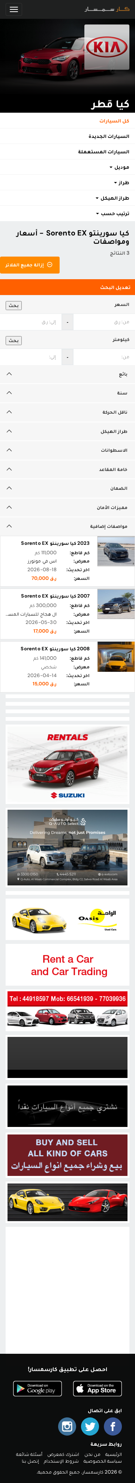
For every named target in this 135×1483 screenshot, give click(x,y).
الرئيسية (113, 1454)
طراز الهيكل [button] (114, 197)
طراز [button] (123, 182)
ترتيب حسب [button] (114, 213)
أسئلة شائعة (29, 1454)
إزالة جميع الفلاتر (25, 264)
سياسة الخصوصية (103, 1461)
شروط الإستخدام (61, 1461)
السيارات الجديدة (108, 136)
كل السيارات (114, 120)
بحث (14, 305)
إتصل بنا (30, 1461)
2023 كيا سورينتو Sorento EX (55, 543)
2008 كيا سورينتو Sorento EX (55, 648)
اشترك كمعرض (63, 1454)
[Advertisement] (67, 1296)
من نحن (92, 1454)
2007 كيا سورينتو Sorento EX (55, 596)
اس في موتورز (42, 561)
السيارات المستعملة (103, 151)
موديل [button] (121, 167)
